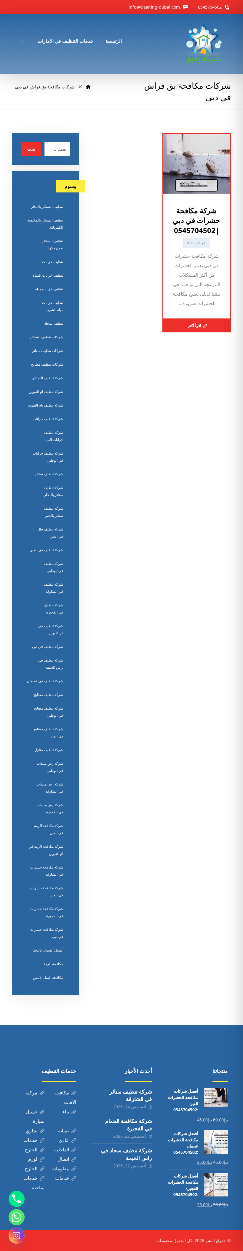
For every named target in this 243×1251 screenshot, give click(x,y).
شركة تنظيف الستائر (47, 377)
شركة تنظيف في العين (46, 549)
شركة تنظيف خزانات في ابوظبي (48, 457)
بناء (66, 1111)
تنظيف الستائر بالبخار (47, 206)
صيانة (63, 1130)
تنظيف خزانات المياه (48, 275)
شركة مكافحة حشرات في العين (46, 891)
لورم (32, 1159)
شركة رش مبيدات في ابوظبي (49, 767)
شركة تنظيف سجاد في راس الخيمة (126, 1154)
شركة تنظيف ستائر (49, 474)
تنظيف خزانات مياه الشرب (52, 306)
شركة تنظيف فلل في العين (50, 533)
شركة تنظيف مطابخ (48, 694)
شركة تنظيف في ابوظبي (53, 567)
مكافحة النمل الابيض (48, 977)
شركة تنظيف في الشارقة (53, 588)
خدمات (30, 1140)
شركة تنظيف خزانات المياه (53, 436)
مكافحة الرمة (53, 963)
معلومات (60, 1168)
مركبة (31, 1092)
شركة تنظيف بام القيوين (45, 405)
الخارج (31, 1149)
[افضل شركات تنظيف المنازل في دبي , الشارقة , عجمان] (203, 44)
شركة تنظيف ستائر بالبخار (53, 491)
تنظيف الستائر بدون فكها (52, 244)
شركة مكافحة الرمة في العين (48, 829)
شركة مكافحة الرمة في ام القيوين (45, 850)
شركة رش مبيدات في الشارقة (49, 788)
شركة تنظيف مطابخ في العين (48, 732)
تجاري (31, 1130)
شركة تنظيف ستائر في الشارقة (131, 1095)
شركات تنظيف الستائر (46, 337)
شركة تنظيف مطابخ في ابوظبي (48, 712)
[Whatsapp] (17, 1217)
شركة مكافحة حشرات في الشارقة (46, 871)
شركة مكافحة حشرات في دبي (46, 933)
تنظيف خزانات (52, 261)
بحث (31, 149)
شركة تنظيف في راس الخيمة (50, 664)
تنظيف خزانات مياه (49, 288)
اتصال (63, 1159)
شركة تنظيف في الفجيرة (53, 609)
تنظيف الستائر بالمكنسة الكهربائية (45, 224)
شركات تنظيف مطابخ (47, 364)
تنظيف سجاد (53, 323)
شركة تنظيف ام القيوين (46, 391)
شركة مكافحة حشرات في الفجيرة (46, 912)
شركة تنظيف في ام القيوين (50, 629)
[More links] (21, 33)
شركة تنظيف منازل (48, 749)
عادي (64, 1140)
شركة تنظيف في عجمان (45, 680)
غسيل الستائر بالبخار (47, 950)
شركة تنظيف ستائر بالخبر (53, 512)
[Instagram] (17, 1236)
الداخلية (61, 1149)
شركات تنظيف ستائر (47, 350)
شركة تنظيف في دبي (47, 646)
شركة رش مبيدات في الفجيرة (49, 808)
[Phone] (17, 1199)
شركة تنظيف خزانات (48, 418)
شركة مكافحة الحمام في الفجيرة (128, 1124)
